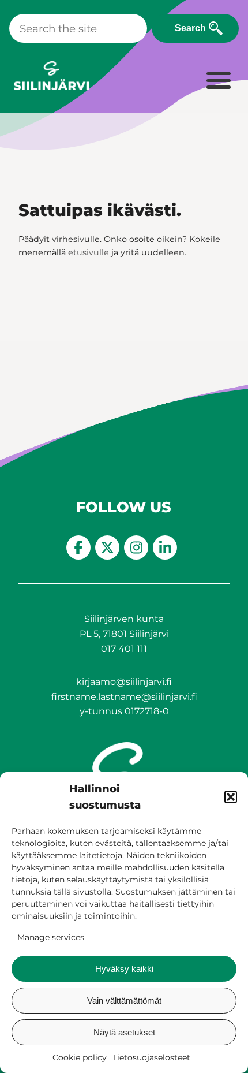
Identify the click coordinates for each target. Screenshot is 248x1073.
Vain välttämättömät (124, 1000)
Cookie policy (79, 1057)
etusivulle (88, 252)
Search (190, 28)
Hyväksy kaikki (124, 969)
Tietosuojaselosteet (151, 1057)
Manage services (50, 937)
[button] (230, 797)
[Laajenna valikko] (218, 81)
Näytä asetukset (124, 1032)
